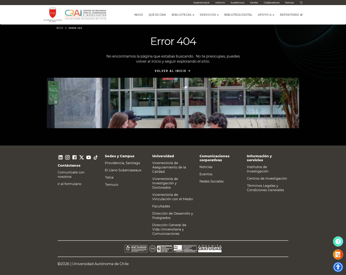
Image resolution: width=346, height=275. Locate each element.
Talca (109, 177)
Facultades (161, 206)
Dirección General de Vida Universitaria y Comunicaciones (169, 229)
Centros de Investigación (267, 179)
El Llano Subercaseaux (123, 170)
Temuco (111, 185)
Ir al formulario (69, 184)
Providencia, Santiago (122, 163)
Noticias (205, 167)
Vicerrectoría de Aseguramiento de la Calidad (169, 167)
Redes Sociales (211, 181)
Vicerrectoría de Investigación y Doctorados (165, 183)
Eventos (205, 174)
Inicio (59, 28)
